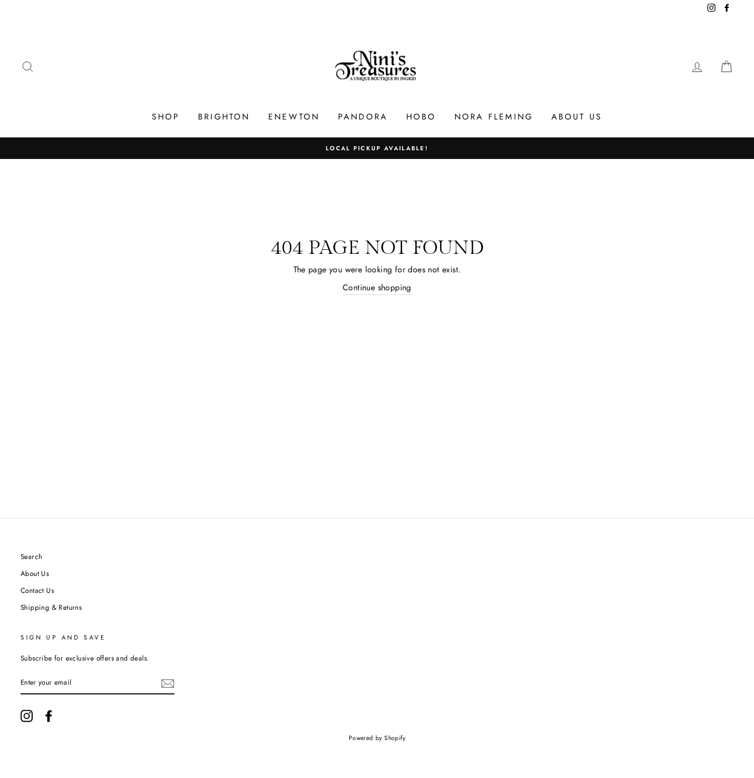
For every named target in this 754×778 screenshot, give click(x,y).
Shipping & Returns (51, 607)
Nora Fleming (493, 117)
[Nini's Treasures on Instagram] (27, 716)
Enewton (294, 117)
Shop (166, 117)
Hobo (421, 117)
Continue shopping (377, 287)
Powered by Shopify (377, 738)
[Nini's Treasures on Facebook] (49, 716)
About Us (577, 117)
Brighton (224, 117)
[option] (377, 148)
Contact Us (37, 590)
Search (31, 556)
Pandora (363, 117)
